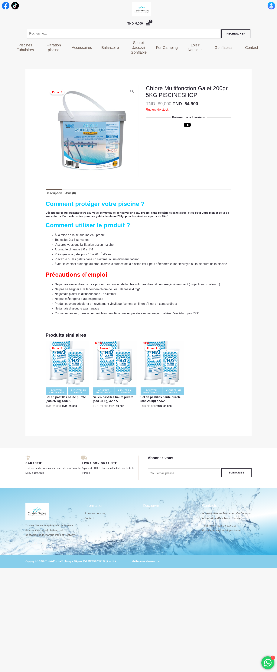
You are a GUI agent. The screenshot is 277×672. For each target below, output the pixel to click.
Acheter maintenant (56, 391)
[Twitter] (43, 543)
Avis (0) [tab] (70, 193)
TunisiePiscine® (54, 561)
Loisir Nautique (195, 47)
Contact (251, 47)
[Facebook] (35, 543)
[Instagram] (27, 543)
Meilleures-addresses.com (146, 561)
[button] (132, 91)
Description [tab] (54, 193)
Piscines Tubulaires (25, 47)
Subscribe (237, 472)
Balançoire (110, 47)
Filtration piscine (54, 47)
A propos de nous (94, 513)
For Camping (167, 47)
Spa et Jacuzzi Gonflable (139, 47)
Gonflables (223, 47)
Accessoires (82, 47)
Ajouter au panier (78, 391)
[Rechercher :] (124, 33)
